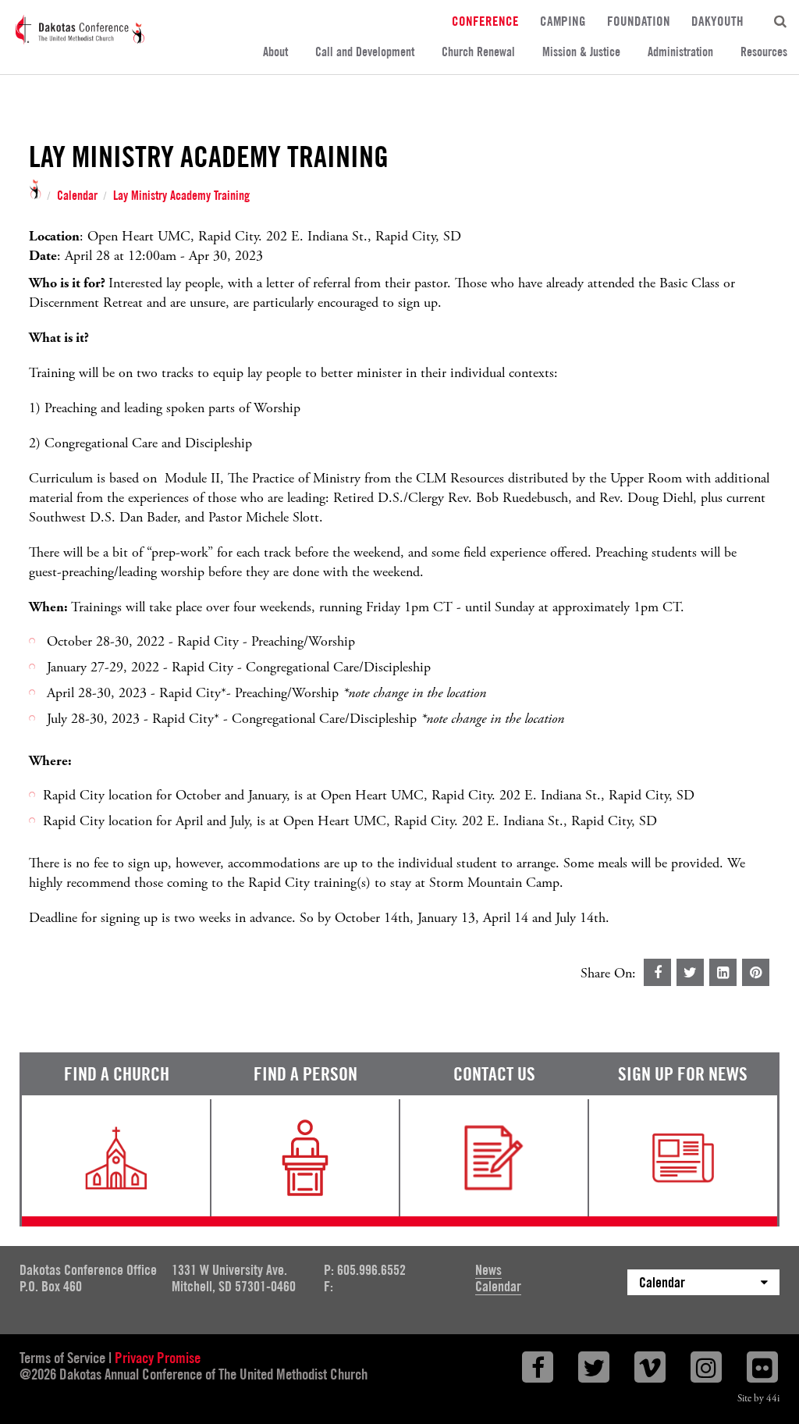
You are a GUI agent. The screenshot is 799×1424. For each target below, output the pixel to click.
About (275, 51)
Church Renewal (478, 51)
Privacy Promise (158, 1357)
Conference (485, 20)
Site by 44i (758, 1398)
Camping (563, 20)
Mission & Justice (581, 51)
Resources (763, 51)
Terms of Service (62, 1357)
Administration (680, 51)
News (488, 1270)
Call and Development (364, 51)
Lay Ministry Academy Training (181, 196)
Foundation (638, 20)
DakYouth (717, 20)
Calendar (77, 196)
